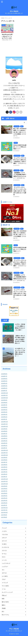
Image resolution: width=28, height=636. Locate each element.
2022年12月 (4, 479)
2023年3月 (4, 472)
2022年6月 (4, 493)
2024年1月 (4, 448)
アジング (4, 528)
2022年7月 (4, 491)
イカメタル (5, 534)
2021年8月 (4, 517)
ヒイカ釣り (5, 576)
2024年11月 (4, 424)
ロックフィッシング (7, 592)
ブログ (3, 579)
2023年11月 (4, 452)
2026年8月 (4, 374)
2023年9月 (4, 457)
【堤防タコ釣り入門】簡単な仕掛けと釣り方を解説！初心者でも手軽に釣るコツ (20, 339)
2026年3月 (4, 386)
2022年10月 (4, 484)
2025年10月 (4, 398)
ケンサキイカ (5, 547)
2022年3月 (4, 500)
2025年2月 (4, 417)
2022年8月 (4, 488)
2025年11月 (4, 395)
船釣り (3, 605)
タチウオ (4, 573)
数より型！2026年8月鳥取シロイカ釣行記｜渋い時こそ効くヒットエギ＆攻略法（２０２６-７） (20, 132)
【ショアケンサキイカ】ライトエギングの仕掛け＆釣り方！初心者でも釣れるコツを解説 (19, 191)
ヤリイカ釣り (5, 586)
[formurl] (17, 112)
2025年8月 (4, 402)
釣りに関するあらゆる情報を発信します (14, 630)
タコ (3, 570)
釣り (3, 611)
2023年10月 (4, 455)
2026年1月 (4, 390)
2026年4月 (4, 383)
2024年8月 (4, 431)
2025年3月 (4, 414)
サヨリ (3, 557)
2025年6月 (4, 407)
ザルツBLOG (14, 11)
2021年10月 (4, 512)
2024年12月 (4, 421)
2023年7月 (4, 462)
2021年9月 (4, 515)
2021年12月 (4, 507)
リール (3, 589)
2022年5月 (4, 495)
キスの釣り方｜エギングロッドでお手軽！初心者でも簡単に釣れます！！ (20, 352)
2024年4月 (4, 441)
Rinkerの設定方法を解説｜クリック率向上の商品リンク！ (19, 146)
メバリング (5, 582)
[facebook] (10, 112)
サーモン (4, 553)
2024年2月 (4, 445)
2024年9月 (4, 429)
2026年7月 (4, 376)
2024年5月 (4, 438)
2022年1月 (4, 505)
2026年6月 (4, 378)
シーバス (4, 560)
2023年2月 (4, 474)
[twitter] (7, 112)
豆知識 (3, 608)
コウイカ (4, 550)
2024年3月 (4, 443)
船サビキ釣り (5, 602)
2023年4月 (4, 469)
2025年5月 (4, 409)
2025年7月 (4, 405)
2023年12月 (4, 450)
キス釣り (4, 544)
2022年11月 (4, 481)
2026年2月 (4, 388)
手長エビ (4, 595)
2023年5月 (4, 467)
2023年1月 (4, 476)
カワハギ (4, 541)
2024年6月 (4, 436)
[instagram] (14, 112)
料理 (3, 598)
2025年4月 (4, 412)
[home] (20, 112)
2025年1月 (4, 419)
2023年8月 (4, 460)
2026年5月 (4, 381)
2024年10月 (4, 426)
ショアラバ (5, 566)
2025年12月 (4, 393)
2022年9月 (4, 486)
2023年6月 (4, 464)
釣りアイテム (5, 614)
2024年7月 (4, 433)
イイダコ (4, 531)
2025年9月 (4, 400)
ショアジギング (6, 563)
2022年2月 (4, 503)
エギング (4, 537)
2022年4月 (4, 498)
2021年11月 (4, 510)
